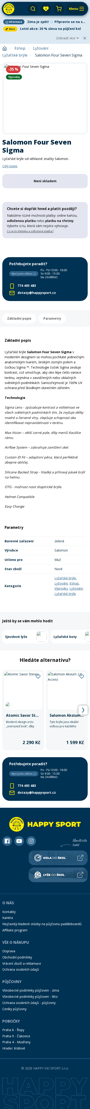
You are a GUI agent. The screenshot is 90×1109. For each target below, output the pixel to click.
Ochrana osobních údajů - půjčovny (29, 1003)
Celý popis (10, 166)
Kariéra (7, 918)
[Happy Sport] (8, 8)
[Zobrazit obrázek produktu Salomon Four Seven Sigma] (45, 98)
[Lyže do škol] (58, 874)
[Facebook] (7, 841)
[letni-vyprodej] (45, 247)
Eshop (20, 48)
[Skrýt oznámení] (85, 38)
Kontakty (9, 912)
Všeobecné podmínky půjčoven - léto (30, 996)
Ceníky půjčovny (14, 1009)
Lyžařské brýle (14, 55)
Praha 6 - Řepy (13, 1030)
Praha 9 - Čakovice (16, 1036)
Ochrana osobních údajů (20, 969)
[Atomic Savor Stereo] (23, 710)
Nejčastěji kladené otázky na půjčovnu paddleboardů (42, 924)
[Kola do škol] (58, 857)
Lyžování (40, 48)
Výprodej (61, 588)
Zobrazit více (65, 38)
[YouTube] (19, 841)
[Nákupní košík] (58, 8)
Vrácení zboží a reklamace (21, 963)
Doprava (8, 951)
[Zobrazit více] (45, 21)
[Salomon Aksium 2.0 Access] (67, 710)
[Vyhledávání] (33, 8)
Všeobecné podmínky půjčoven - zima (30, 990)
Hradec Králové (13, 1048)
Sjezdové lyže (16, 636)
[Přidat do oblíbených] (38, 676)
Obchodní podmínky (17, 957)
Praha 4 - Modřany (16, 1042)
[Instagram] (31, 841)
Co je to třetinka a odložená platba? (30, 231)
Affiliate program (14, 930)
